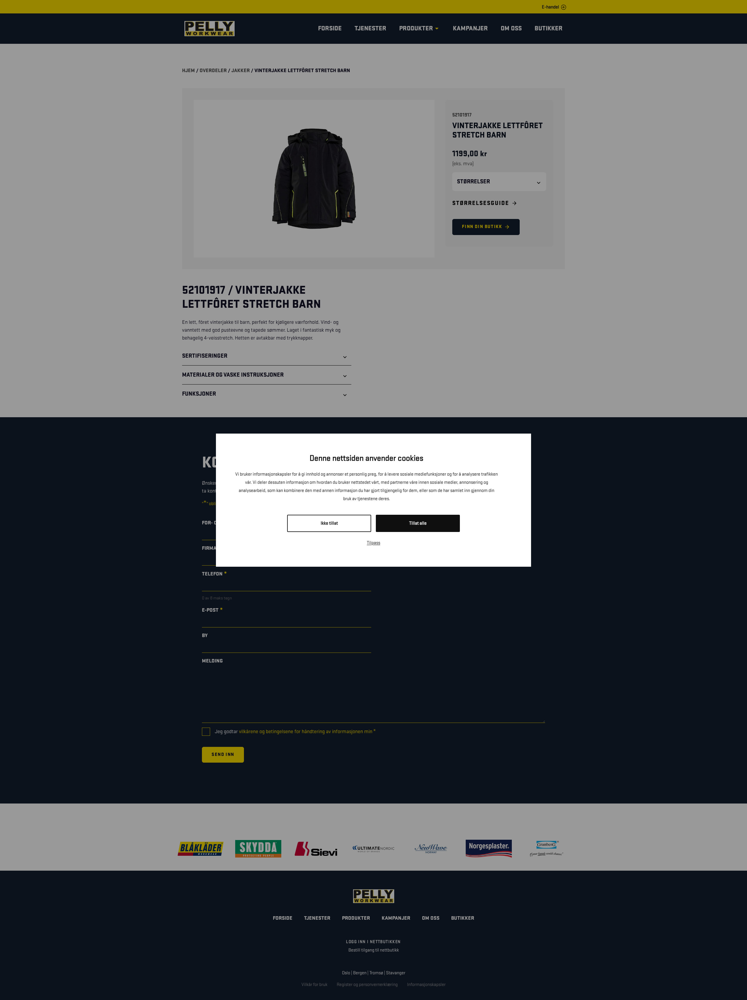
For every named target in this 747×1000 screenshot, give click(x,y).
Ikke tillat (329, 523)
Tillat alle (418, 523)
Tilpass (373, 543)
